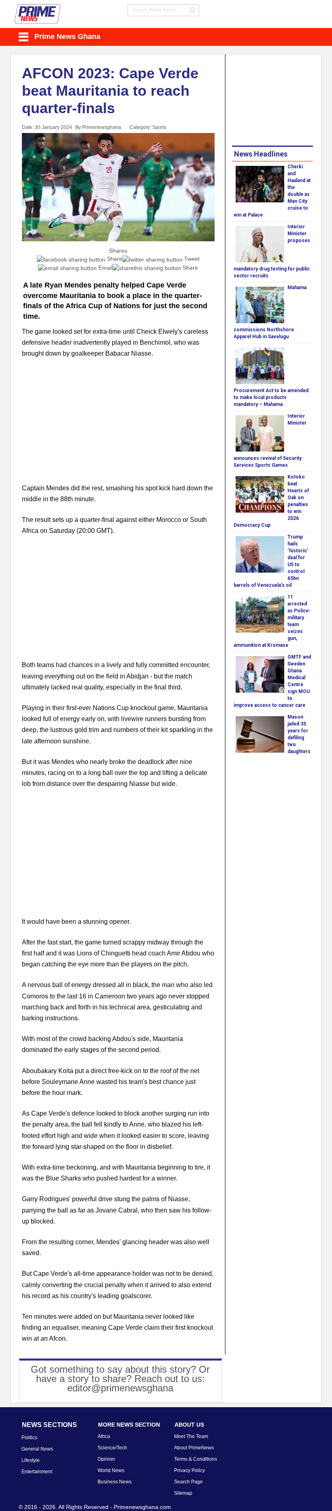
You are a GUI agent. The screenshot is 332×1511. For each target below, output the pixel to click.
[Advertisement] (118, 426)
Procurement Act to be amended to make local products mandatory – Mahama (271, 397)
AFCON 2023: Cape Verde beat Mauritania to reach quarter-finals (110, 90)
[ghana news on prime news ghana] (38, 14)
